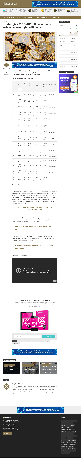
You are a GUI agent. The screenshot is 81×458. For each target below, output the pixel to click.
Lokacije (37, 17)
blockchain (70, 423)
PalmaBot (71, 446)
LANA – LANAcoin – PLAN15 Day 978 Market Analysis (35, 10)
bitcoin (25, 341)
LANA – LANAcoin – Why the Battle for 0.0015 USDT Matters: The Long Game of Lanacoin (49, 369)
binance (70, 421)
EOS (73, 429)
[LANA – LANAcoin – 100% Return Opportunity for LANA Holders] (4, 11)
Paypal (62, 448)
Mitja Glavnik (72, 444)
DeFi (71, 427)
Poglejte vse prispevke (52, 380)
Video (7, 21)
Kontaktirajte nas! (7, 433)
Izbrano (5, 364)
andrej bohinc (64, 421)
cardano (72, 425)
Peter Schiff (68, 448)
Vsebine (19, 17)
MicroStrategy (73, 442)
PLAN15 (73, 448)
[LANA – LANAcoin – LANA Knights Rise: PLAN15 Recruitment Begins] (68, 11)
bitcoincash (63, 423)
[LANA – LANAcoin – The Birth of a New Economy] (55, 10)
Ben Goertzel (20, 341)
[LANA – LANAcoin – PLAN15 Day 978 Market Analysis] (29, 10)
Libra (62, 442)
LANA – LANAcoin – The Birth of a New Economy (61, 10)
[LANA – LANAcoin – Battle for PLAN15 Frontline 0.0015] (17, 10)
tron (62, 453)
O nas (54, 17)
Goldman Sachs (38, 341)
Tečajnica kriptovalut (9, 17)
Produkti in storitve (46, 17)
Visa (65, 453)
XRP (69, 453)
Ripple (62, 450)
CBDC (62, 427)
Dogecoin (63, 429)
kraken (75, 435)
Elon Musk (69, 429)
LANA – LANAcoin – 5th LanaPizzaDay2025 (48, 10)
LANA (69, 440)
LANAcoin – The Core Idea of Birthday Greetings (30, 368)
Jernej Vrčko (63, 435)
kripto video (63, 440)
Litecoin (66, 442)
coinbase (67, 427)
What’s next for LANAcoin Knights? (11, 368)
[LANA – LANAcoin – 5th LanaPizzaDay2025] (42, 10)
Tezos (74, 450)
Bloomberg (63, 425)
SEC (66, 450)
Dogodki (30, 17)
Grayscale (72, 433)
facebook (69, 431)
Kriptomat (63, 438)
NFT (67, 446)
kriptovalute (69, 438)
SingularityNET (16, 343)
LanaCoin (74, 440)
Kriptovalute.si (17, 29)
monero (63, 446)
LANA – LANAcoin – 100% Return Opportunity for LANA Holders (10, 11)
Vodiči (24, 17)
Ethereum (31, 341)
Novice (4, 21)
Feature (74, 431)
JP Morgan (70, 435)
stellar (70, 450)
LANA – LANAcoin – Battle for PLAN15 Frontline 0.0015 (22, 10)
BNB (68, 425)
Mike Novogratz (46, 341)
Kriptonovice (11, 364)
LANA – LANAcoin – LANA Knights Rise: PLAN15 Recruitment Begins (74, 11)
